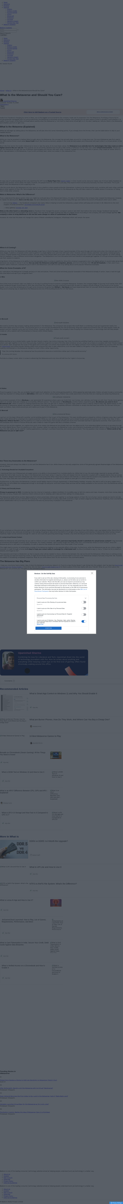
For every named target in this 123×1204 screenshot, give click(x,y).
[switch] (83, 602)
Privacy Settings (117, 1203)
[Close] (92, 573)
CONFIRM (48, 628)
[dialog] (61, 602)
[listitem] (61, 598)
